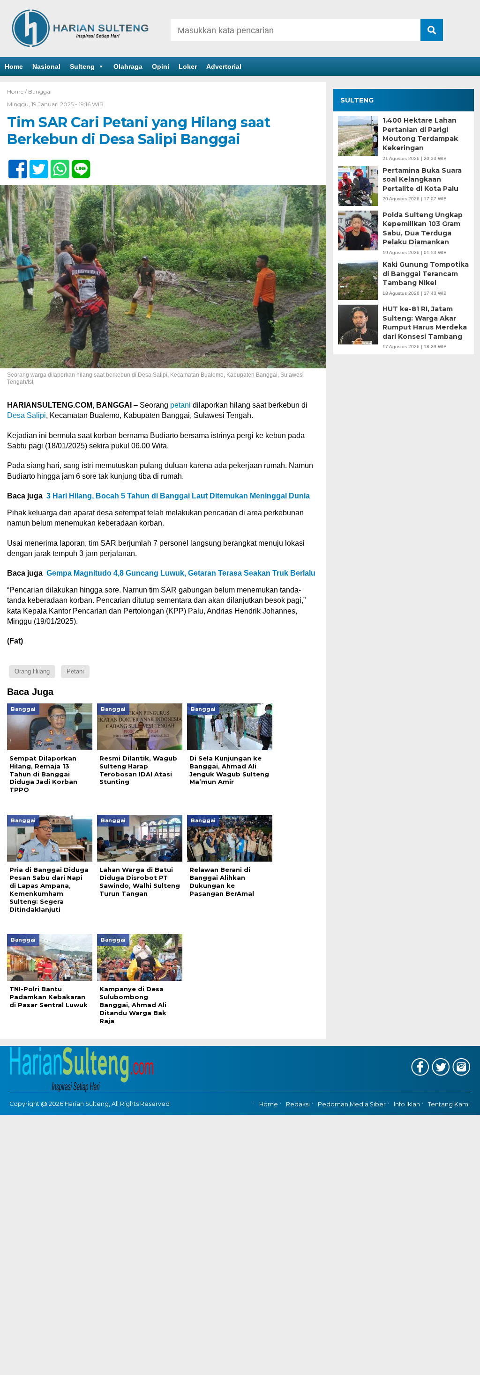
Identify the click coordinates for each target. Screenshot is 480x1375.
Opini (160, 66)
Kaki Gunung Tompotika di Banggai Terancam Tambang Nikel (425, 273)
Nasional (46, 66)
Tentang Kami (449, 1104)
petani (180, 405)
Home (14, 66)
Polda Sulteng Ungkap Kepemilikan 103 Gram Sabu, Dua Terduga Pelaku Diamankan (422, 229)
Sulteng (82, 66)
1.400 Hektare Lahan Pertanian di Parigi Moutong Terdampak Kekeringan (420, 134)
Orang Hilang (32, 671)
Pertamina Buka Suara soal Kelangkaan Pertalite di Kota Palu (422, 179)
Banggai (40, 91)
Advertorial (223, 66)
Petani (75, 671)
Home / (17, 91)
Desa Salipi (26, 415)
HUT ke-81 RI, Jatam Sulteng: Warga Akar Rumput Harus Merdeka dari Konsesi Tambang (424, 323)
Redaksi (298, 1104)
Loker (188, 66)
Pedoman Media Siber (352, 1104)
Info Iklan (407, 1104)
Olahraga (127, 66)
